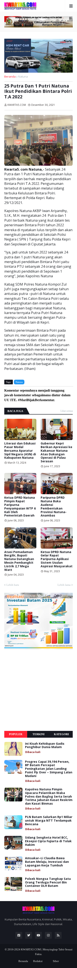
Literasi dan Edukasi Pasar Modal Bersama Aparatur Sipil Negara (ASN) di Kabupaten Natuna (20, 451)
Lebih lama (64, 584)
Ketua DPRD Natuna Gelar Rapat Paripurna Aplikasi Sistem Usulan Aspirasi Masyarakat (57, 559)
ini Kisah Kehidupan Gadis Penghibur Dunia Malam (44, 745)
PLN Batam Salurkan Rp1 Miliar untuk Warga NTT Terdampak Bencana (48, 820)
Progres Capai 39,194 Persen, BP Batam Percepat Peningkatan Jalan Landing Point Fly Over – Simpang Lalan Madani (48, 769)
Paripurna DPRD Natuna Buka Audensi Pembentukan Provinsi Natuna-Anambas (54, 506)
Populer (15, 734)
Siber (56, 961)
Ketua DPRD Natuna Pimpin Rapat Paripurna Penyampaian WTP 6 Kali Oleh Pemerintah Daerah (20, 506)
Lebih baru (12, 584)
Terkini (38, 734)
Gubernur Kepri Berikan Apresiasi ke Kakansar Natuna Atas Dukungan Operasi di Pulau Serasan (56, 452)
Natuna (23, 76)
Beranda (10, 76)
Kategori (61, 734)
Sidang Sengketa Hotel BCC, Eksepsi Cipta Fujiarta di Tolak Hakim (48, 841)
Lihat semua (67, 410)
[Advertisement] (38, 690)
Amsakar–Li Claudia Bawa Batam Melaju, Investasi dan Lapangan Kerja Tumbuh (47, 861)
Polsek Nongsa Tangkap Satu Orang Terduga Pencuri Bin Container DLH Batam (48, 882)
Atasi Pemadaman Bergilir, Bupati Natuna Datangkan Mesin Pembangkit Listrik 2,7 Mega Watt (19, 561)
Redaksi (38, 961)
